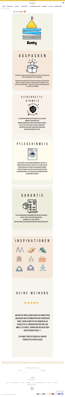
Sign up (43, 370)
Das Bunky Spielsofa (15, 382)
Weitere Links (58, 6)
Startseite (2, 8)
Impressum (28, 382)
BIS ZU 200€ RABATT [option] (32, 0)
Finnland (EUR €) (59, 391)
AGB (33, 382)
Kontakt (23, 382)
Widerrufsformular (31, 384)
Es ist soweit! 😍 (7, 8)
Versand (48, 382)
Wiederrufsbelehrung (40, 382)
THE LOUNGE (24, 6)
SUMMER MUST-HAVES (35, 6)
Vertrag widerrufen (31, 379)
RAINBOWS (44, 6)
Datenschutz (55, 382)
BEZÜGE (17, 6)
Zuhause (7, 382)
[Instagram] (31, 388)
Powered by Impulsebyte (13, 394)
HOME (3, 6)
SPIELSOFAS (9, 6)
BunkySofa (8, 394)
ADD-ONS (51, 6)
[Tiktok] (33, 388)
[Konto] (61, 3)
